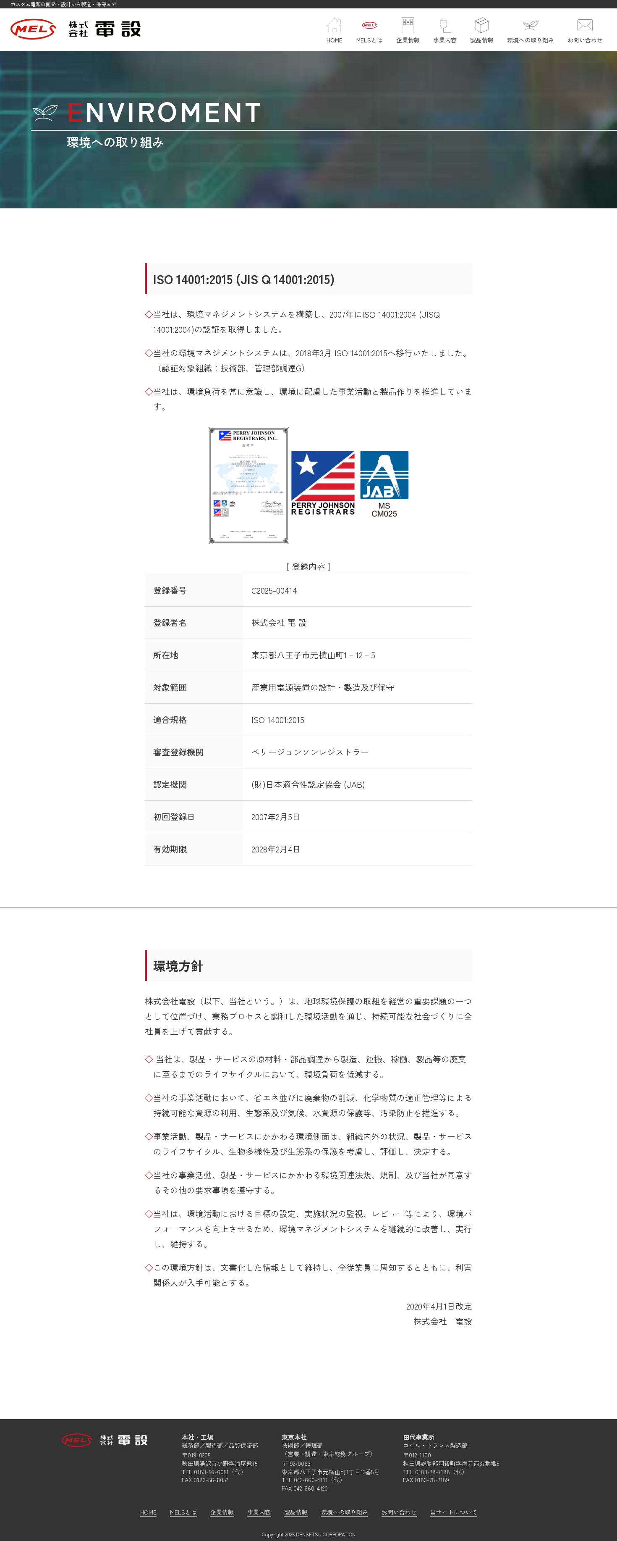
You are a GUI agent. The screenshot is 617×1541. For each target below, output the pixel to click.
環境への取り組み (344, 1512)
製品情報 (296, 1512)
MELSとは (183, 1512)
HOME (148, 1512)
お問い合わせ (399, 1512)
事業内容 (259, 1512)
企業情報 (222, 1512)
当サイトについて (453, 1512)
